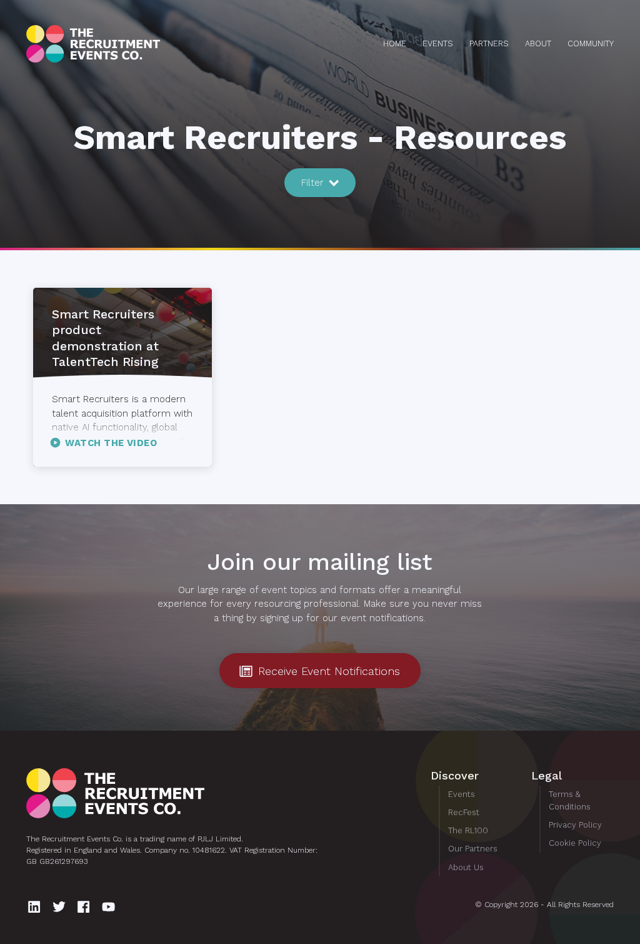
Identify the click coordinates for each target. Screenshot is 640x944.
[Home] (117, 44)
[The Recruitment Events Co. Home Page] (193, 793)
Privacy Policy (575, 825)
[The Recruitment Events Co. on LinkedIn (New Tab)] (36, 907)
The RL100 (468, 830)
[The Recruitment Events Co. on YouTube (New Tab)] (110, 907)
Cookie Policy (575, 843)
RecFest (463, 812)
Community (591, 43)
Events (437, 43)
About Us (466, 867)
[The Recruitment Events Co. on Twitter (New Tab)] (61, 907)
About (538, 43)
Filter (314, 182)
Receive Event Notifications (327, 671)
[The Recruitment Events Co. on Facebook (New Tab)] (85, 907)
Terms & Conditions (570, 800)
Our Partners (473, 848)
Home (394, 43)
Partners (489, 43)
